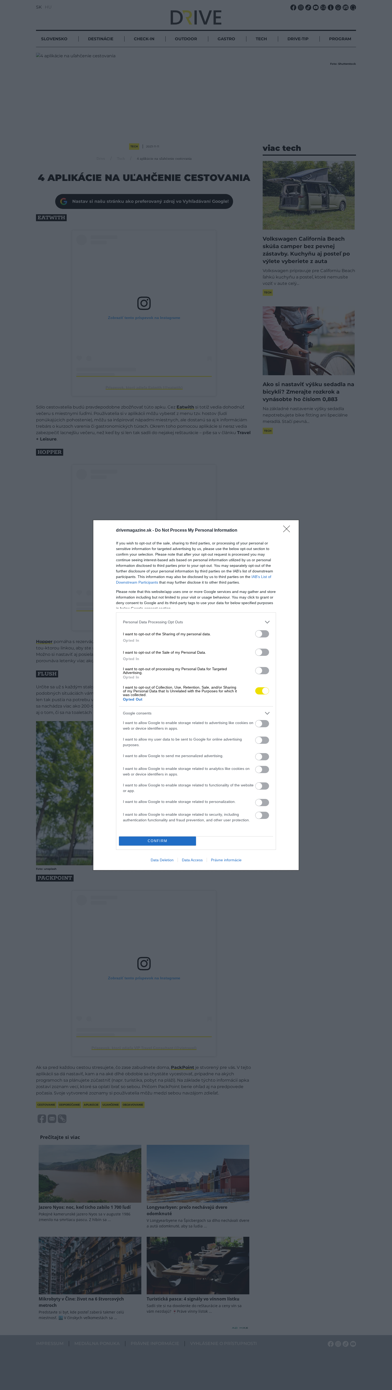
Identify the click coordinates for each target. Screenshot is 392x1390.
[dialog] (196, 695)
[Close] (288, 531)
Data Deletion (162, 860)
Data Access (192, 860)
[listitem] (196, 622)
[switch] (262, 633)
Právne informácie (226, 860)
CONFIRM (157, 841)
